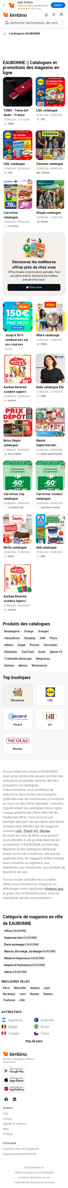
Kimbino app (54, 889)
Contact (7, 1118)
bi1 (36, 831)
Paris (6, 987)
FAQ (5, 1113)
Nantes (34, 994)
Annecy (34, 987)
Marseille (20, 987)
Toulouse (9, 1000)
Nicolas (45, 831)
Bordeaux (9, 994)
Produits (8, 1134)
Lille (22, 1000)
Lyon (47, 987)
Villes (6, 1129)
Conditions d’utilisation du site (34, 1177)
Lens (23, 994)
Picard (28, 831)
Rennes (48, 994)
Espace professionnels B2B (19, 1154)
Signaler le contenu (14, 1123)
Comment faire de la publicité (21, 1149)
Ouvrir (58, 5)
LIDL (18, 831)
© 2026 (34, 1167)
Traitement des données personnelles (34, 1182)
